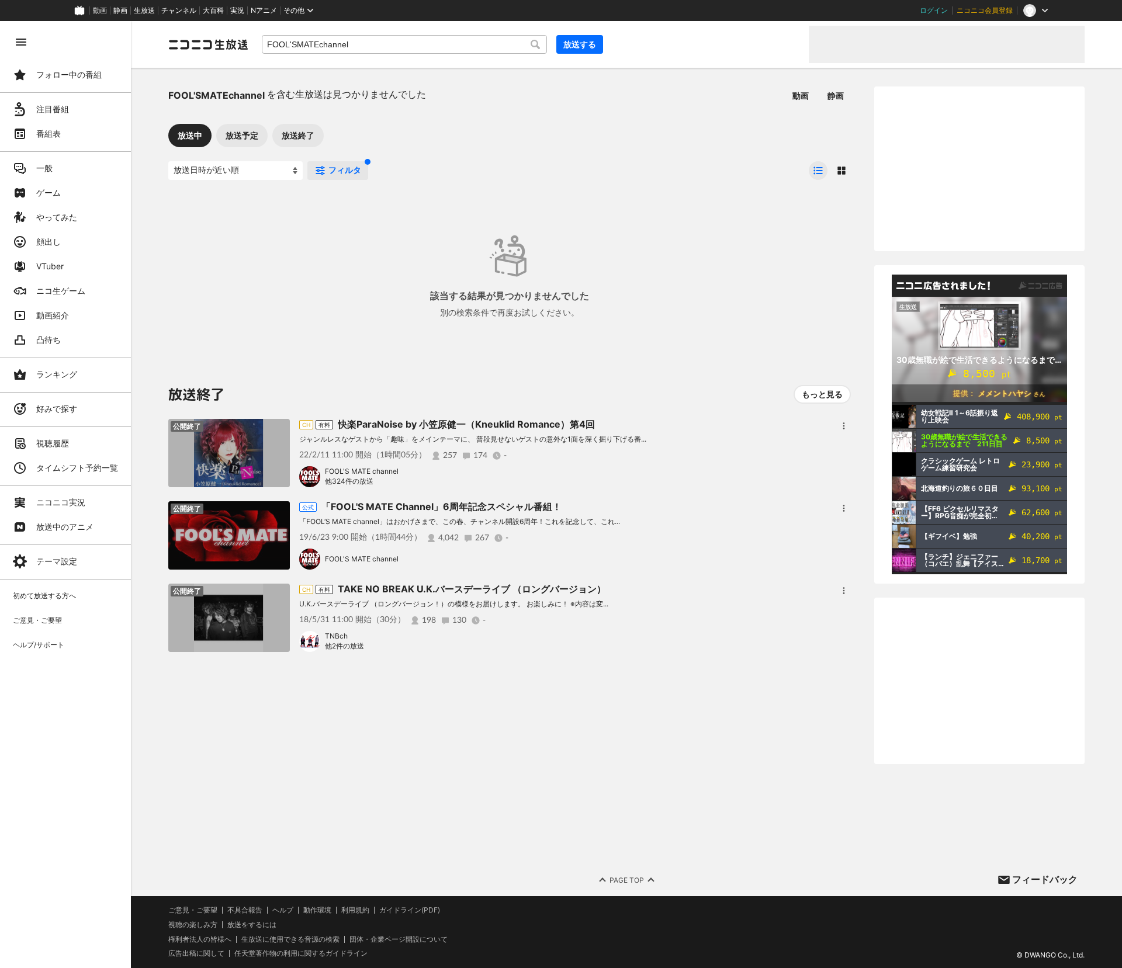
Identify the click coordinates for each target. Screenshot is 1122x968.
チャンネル (178, 10)
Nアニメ (264, 10)
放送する (579, 44)
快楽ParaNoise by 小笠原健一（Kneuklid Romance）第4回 (466, 424)
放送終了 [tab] (298, 135)
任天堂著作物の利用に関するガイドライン (301, 953)
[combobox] (404, 44)
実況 (237, 10)
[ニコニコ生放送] (208, 44)
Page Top (627, 880)
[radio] (818, 170)
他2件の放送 (344, 645)
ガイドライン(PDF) (409, 910)
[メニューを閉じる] (21, 42)
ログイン (934, 10)
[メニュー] (844, 426)
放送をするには (251, 924)
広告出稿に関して (196, 953)
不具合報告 (244, 910)
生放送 (144, 10)
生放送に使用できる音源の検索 (290, 939)
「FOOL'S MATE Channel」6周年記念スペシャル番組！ (441, 506)
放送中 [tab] (190, 135)
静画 (120, 10)
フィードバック (1045, 879)
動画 (100, 10)
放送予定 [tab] (242, 135)
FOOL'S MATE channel (362, 471)
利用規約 (355, 910)
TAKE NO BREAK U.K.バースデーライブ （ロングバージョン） (472, 589)
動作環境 (317, 910)
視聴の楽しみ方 (192, 924)
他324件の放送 (349, 481)
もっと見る (822, 394)
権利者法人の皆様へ (199, 939)
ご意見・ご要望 (192, 909)
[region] (65, 494)
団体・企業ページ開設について (398, 939)
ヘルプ (282, 910)
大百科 (213, 10)
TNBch (336, 636)
